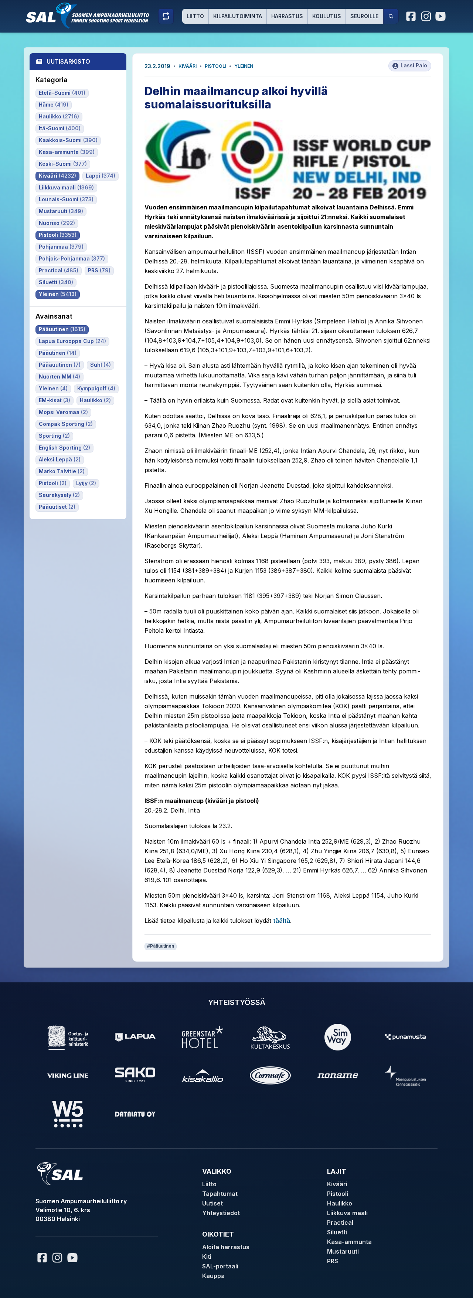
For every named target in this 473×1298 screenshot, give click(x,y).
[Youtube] (441, 16)
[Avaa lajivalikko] (166, 16)
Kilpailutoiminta (237, 16)
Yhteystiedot (221, 1213)
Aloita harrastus (225, 1247)
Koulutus (326, 16)
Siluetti (337, 1232)
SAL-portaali (220, 1266)
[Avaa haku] (391, 16)
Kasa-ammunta (349, 1241)
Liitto (195, 16)
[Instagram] (426, 16)
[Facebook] (411, 16)
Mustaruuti (343, 1251)
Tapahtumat (220, 1193)
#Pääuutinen (160, 946)
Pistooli (215, 66)
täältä (281, 920)
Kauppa (213, 1275)
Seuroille (364, 16)
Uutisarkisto (68, 61)
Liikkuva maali (347, 1213)
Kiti (206, 1256)
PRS (332, 1261)
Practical (340, 1222)
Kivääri (187, 66)
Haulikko (339, 1203)
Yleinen (243, 66)
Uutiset (212, 1203)
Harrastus (287, 16)
